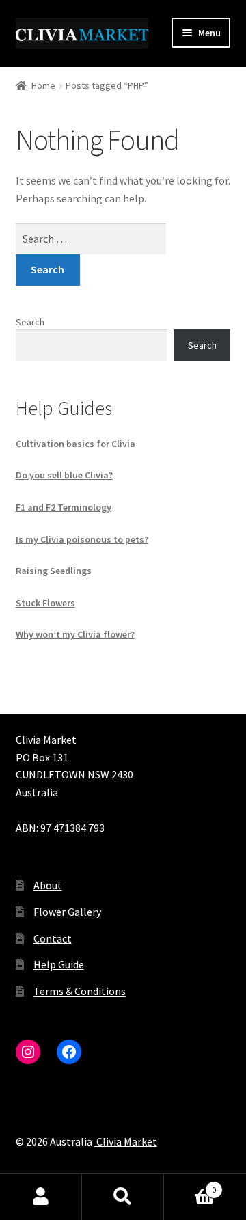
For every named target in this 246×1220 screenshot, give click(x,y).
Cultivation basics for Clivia (75, 443)
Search (30, 322)
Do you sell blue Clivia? (64, 475)
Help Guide (58, 964)
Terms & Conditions (79, 991)
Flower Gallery (67, 912)
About (47, 885)
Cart (190, 1185)
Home (43, 85)
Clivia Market (125, 1141)
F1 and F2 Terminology (63, 507)
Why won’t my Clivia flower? (75, 634)
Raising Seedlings (54, 571)
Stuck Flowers (45, 603)
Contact (52, 938)
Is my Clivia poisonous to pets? (82, 539)
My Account (41, 1197)
